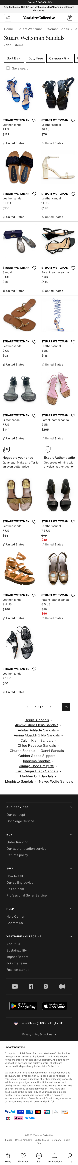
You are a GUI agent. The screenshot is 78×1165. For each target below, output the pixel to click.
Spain (67, 1140)
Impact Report (17, 956)
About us (13, 943)
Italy (39, 1143)
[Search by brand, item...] (8, 17)
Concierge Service (20, 821)
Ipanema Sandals (36, 761)
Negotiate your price (18, 457)
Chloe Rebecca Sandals (37, 745)
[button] (70, 17)
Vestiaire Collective (24, 936)
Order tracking (17, 842)
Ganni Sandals (52, 750)
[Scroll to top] (66, 707)
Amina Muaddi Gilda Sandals (37, 735)
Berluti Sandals (37, 720)
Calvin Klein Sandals (36, 740)
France (8, 1140)
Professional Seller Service (26, 895)
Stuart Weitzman (30, 29)
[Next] (50, 707)
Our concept (15, 814)
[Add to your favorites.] (34, 120)
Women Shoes (58, 29)
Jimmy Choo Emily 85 (36, 766)
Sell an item (15, 888)
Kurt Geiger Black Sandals (37, 771)
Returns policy (17, 855)
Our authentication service (26, 848)
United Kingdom (23, 1140)
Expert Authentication (60, 457)
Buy (9, 834)
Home (8, 29)
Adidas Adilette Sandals (37, 730)
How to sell (14, 876)
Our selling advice (19, 882)
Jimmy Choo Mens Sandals (36, 725)
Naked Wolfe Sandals (56, 781)
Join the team (16, 963)
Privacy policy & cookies (37, 1034)
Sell (10, 868)
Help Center (15, 916)
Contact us (14, 922)
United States (42, 1140)
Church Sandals (22, 750)
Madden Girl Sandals (36, 776)
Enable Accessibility (39, 2)
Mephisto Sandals (19, 781)
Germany (56, 1140)
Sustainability (16, 950)
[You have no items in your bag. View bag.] (70, 17)
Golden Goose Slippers (36, 755)
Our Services (17, 807)
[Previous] (28, 707)
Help (10, 909)
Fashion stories (17, 969)
